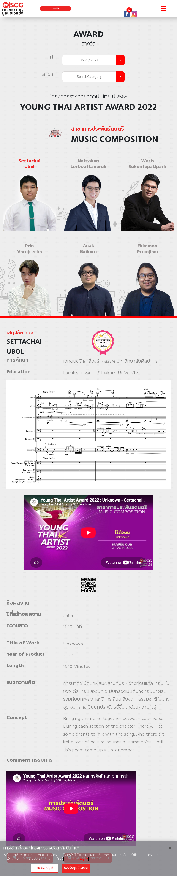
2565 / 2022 (89, 60)
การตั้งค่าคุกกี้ (44, 868)
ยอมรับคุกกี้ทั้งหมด (76, 868)
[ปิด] (170, 848)
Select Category (89, 76)
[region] (88, 858)
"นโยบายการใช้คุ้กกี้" (76, 859)
